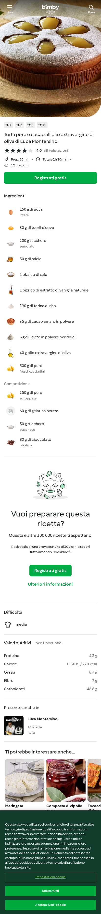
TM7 (8, 125)
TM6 (19, 125)
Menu (10, 12)
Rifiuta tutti (50, 891)
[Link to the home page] (50, 9)
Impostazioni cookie (50, 877)
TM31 (42, 125)
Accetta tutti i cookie (50, 905)
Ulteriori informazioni (50, 584)
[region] (50, 862)
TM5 (30, 125)
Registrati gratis (50, 178)
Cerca (91, 12)
